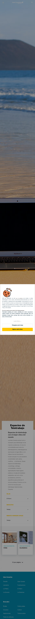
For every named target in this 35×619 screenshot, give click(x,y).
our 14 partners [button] (19, 298)
